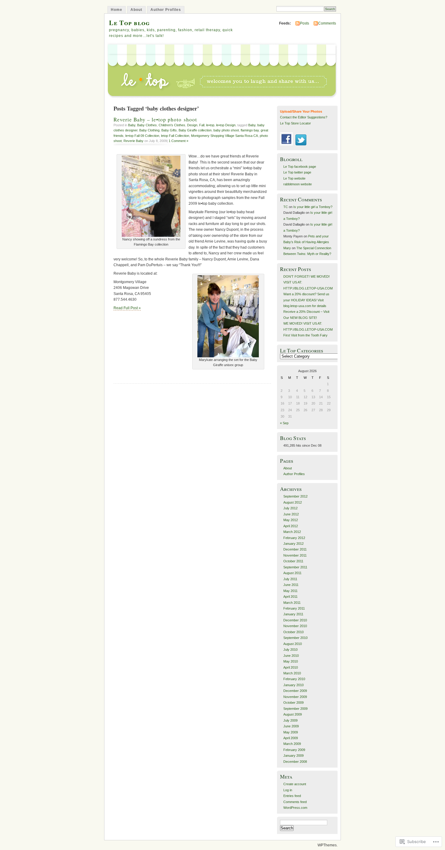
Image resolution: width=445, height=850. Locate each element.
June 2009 (291, 726)
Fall (201, 125)
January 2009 (293, 755)
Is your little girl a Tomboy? (312, 207)
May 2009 (290, 732)
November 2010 (295, 626)
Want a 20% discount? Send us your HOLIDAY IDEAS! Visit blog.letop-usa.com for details (306, 300)
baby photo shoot (226, 130)
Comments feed (295, 802)
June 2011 (290, 585)
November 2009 (295, 697)
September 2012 (295, 496)
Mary (287, 248)
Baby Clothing (149, 130)
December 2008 (295, 761)
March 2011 (292, 602)
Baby (131, 125)
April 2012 (290, 526)
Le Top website (294, 178)
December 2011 (295, 549)
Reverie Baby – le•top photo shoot (155, 119)
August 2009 (292, 714)
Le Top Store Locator (295, 123)
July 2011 (290, 579)
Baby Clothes (147, 125)
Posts (304, 23)
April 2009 (290, 738)
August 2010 (292, 644)
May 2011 (290, 591)
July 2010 (290, 649)
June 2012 (291, 514)
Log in (287, 790)
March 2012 (292, 532)
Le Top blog (129, 22)
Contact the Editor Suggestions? (303, 117)
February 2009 (294, 750)
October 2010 (293, 632)
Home (116, 10)
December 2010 (295, 620)
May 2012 (290, 520)
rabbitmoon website (297, 184)
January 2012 (293, 543)
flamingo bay (250, 130)
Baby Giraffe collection (195, 130)
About (136, 10)
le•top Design (226, 125)
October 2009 (293, 702)
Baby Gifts (169, 130)
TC (285, 207)
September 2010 (295, 638)
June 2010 (291, 655)
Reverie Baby (133, 141)
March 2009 (292, 744)
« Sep (284, 423)
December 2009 (295, 691)
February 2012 (294, 538)
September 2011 (295, 567)
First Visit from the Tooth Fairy (305, 335)
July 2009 (290, 720)
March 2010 (292, 673)
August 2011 (292, 573)
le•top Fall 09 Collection (142, 135)
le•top (210, 125)
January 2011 (293, 614)
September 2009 (295, 708)
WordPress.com (295, 807)
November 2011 (295, 555)
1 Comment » (178, 141)
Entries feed (292, 796)
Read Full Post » (127, 308)
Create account (294, 784)
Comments (327, 23)
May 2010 (290, 661)
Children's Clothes (172, 125)
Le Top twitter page (297, 172)
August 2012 (292, 502)
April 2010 (290, 667)
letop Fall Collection (175, 135)
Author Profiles (165, 10)
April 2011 (290, 596)
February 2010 (294, 679)
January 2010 (293, 685)
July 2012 (290, 508)
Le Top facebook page (299, 166)
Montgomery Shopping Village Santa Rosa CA (224, 135)
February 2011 (294, 608)
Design (192, 125)
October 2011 (293, 561)
